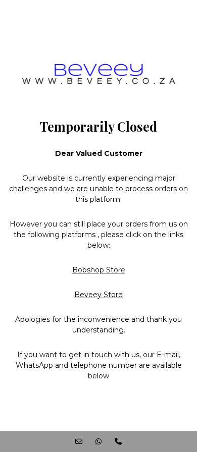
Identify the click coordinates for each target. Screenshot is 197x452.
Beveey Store (98, 294)
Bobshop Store (98, 269)
